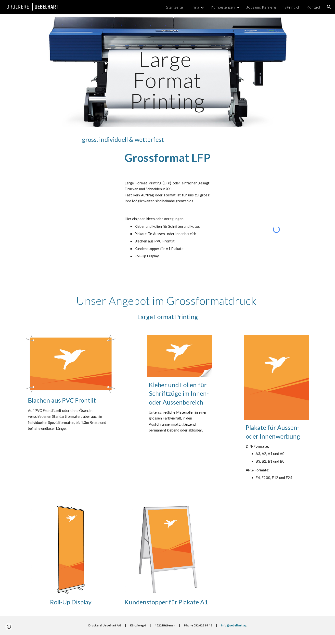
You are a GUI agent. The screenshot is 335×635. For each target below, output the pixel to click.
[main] (167, 70)
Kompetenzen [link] (223, 7)
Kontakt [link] (313, 7)
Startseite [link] (174, 7)
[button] (329, 7)
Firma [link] (194, 7)
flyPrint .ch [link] (291, 7)
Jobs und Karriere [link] (261, 7)
